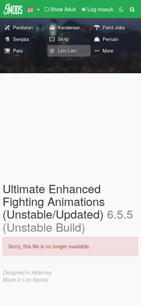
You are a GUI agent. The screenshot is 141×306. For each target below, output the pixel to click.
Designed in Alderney (27, 272)
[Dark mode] (121, 9)
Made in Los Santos (25, 279)
